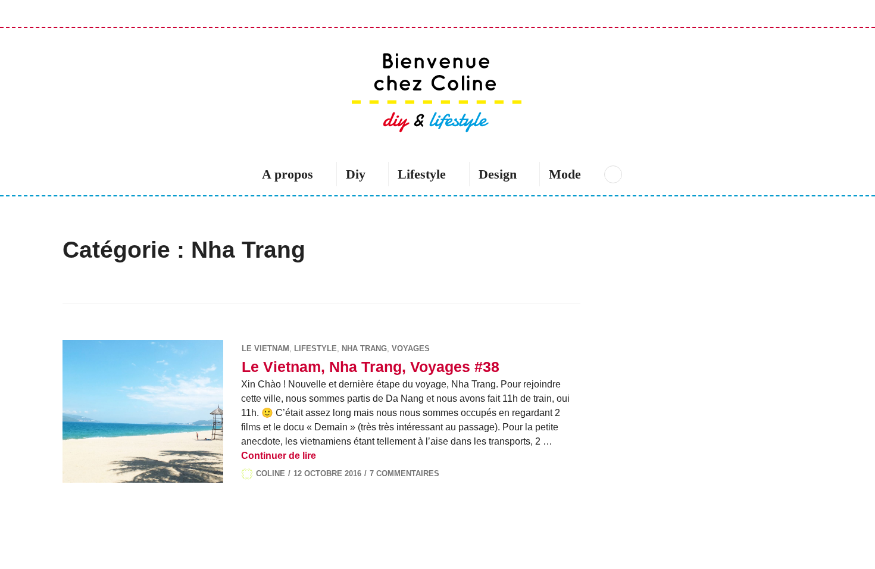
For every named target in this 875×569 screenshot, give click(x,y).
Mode (565, 174)
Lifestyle (422, 174)
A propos (287, 174)
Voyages (411, 348)
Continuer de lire (278, 456)
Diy (355, 174)
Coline (270, 473)
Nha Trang (364, 348)
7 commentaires (404, 473)
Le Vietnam (265, 348)
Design (498, 174)
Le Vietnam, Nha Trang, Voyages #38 (370, 366)
